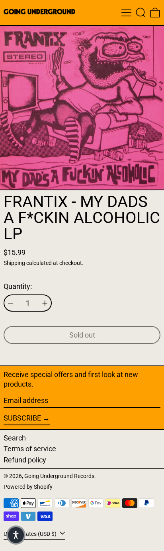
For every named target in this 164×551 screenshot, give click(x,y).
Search (15, 438)
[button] (140, 12)
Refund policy (25, 460)
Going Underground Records (59, 476)
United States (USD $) (31, 533)
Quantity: (18, 286)
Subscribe (22, 418)
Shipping (14, 263)
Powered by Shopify (28, 487)
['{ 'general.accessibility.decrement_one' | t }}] (11, 303)
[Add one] (45, 303)
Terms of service (30, 448)
